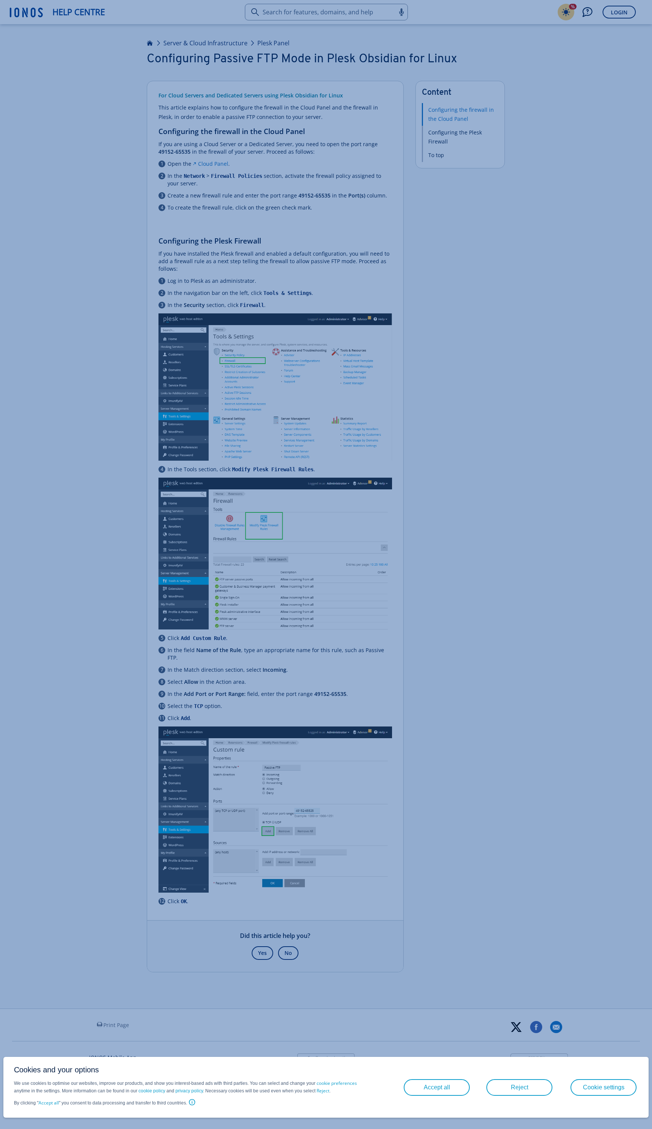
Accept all (48, 1103)
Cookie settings (603, 1087)
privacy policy (189, 1091)
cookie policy (151, 1091)
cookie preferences (337, 1083)
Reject (323, 1090)
